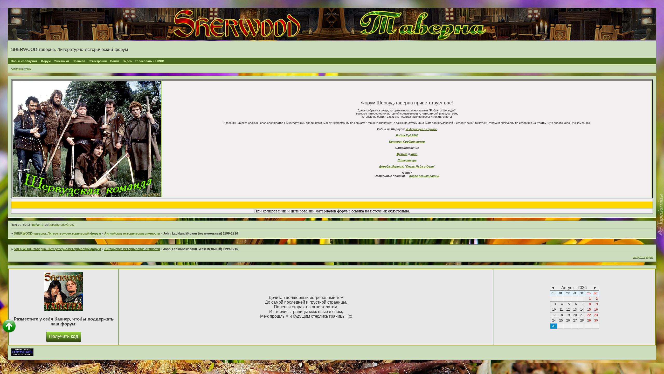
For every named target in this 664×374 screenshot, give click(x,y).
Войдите (37, 224)
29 (589, 320)
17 (554, 315)
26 (568, 320)
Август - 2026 (574, 287)
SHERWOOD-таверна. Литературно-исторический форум (57, 233)
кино (414, 154)
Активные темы (21, 68)
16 (596, 309)
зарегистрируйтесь (61, 224)
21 (582, 315)
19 (568, 315)
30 (596, 320)
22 (589, 315)
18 (561, 315)
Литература (407, 160)
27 (575, 320)
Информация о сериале (421, 129)
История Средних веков (407, 141)
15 (589, 309)
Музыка (402, 154)
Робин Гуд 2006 (407, 135)
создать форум (643, 257)
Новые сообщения (24, 61)
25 (561, 320)
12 (568, 309)
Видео (127, 61)
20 (575, 315)
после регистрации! (424, 175)
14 (582, 309)
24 (554, 320)
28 (582, 320)
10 (554, 309)
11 (561, 309)
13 (575, 309)
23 (596, 315)
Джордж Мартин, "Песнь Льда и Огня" (407, 166)
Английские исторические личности (132, 233)
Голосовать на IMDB (149, 61)
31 (554, 326)
